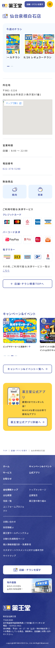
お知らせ (7, 478)
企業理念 (33, 495)
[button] (8, 66)
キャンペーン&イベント (40, 466)
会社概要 (7, 495)
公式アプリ (34, 472)
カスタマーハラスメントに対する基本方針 (23, 550)
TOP (5, 450)
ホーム (6, 466)
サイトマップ (9, 555)
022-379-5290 (12, 168)
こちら (6, 270)
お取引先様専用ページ (13, 538)
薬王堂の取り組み (37, 500)
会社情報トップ (10, 489)
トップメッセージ (37, 489)
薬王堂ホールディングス (14, 532)
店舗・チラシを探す (35, 4)
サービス (7, 472)
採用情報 (7, 527)
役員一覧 (7, 500)
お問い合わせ (9, 521)
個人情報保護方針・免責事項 (17, 544)
